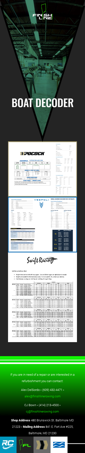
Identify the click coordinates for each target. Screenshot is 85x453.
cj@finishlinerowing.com (42, 411)
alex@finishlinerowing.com (43, 396)
